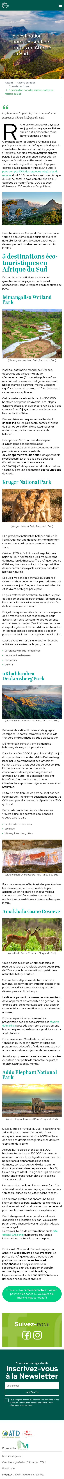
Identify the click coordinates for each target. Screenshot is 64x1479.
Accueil (9, 82)
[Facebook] (26, 1335)
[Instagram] (37, 1335)
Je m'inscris (32, 1392)
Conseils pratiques (19, 86)
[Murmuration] (23, 1445)
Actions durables (26, 82)
